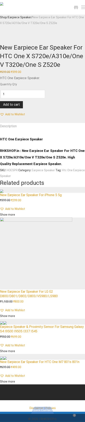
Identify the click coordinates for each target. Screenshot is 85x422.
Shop (3, 17)
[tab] (42, 126)
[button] (12, 114)
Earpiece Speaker (19, 17)
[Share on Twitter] (3, 120)
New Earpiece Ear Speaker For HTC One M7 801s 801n (39, 362)
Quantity (6, 84)
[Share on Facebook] (1, 120)
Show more (7, 214)
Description (8, 126)
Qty (14, 84)
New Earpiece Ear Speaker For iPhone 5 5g (31, 195)
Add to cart (11, 104)
